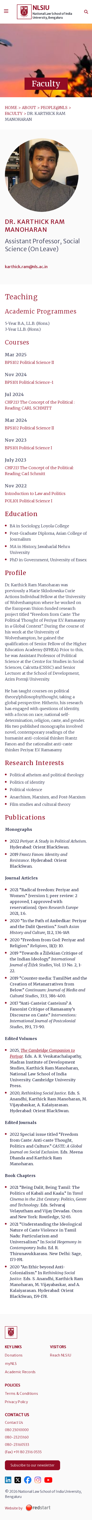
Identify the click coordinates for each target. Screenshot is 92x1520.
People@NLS (54, 107)
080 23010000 (17, 1430)
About (29, 107)
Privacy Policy (16, 1402)
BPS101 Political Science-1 (29, 382)
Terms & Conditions (21, 1393)
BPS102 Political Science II (29, 362)
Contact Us (14, 1422)
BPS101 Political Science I (28, 447)
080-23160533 (17, 1444)
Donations (14, 1355)
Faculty (14, 113)
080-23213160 (17, 1437)
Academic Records (20, 1372)
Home (11, 107)
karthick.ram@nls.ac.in (26, 266)
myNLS (11, 1363)
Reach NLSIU (60, 1355)
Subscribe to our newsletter (32, 1465)
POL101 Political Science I (28, 500)
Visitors (58, 1347)
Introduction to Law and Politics (35, 493)
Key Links (13, 1347)
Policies (12, 1385)
